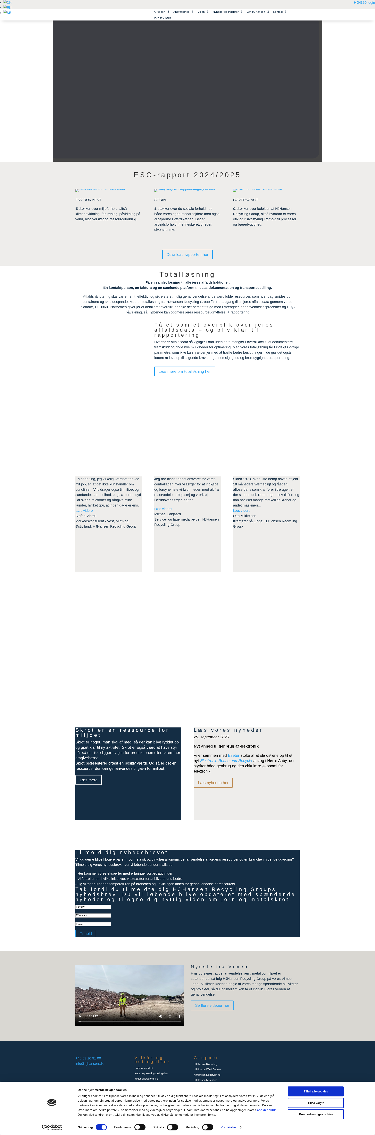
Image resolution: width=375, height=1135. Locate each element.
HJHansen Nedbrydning (207, 1074)
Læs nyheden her (213, 783)
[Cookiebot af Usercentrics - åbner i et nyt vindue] (52, 1127)
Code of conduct (144, 1068)
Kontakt (278, 11)
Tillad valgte (316, 1103)
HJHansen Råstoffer (205, 1080)
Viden (201, 11)
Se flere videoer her (212, 1005)
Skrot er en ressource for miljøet (122, 732)
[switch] (140, 1127)
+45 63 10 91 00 (88, 1058)
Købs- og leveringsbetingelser (151, 1073)
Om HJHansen (256, 11)
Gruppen (159, 11)
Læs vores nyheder (228, 730)
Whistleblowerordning (146, 1078)
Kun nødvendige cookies (316, 1114)
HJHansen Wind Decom (207, 1069)
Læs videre (84, 511)
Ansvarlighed (181, 11)
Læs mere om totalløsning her (185, 371)
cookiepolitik (266, 1110)
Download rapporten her (187, 254)
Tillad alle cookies (316, 1091)
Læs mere (144, 657)
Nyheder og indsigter (226, 11)
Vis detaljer (228, 1127)
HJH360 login (364, 2)
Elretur (233, 755)
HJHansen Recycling (205, 1064)
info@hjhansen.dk (89, 1064)
